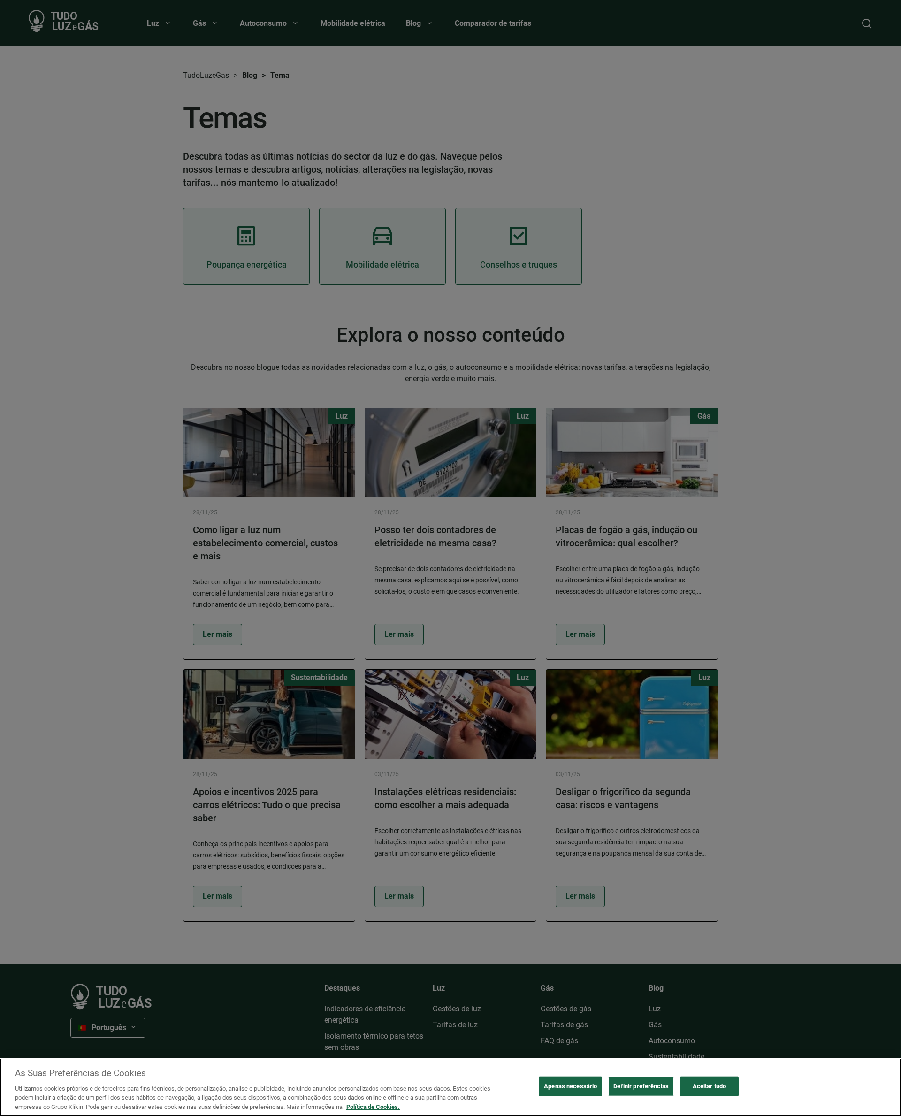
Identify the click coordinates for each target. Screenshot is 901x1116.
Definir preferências (641, 1086)
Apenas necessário (570, 1086)
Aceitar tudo (709, 1086)
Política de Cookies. (373, 1106)
